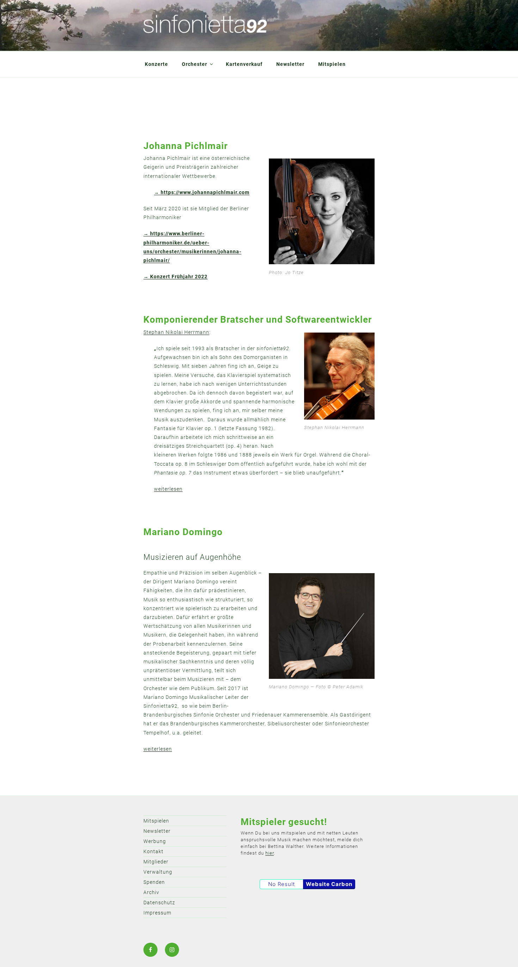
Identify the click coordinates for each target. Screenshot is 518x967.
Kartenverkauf (244, 64)
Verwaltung (157, 872)
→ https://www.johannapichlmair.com (201, 192)
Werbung (154, 841)
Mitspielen (332, 64)
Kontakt (153, 851)
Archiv (151, 892)
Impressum (157, 913)
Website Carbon (329, 884)
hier (269, 853)
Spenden (154, 882)
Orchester (194, 64)
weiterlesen (168, 489)
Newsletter (290, 64)
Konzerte (156, 64)
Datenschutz (159, 902)
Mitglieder (155, 861)
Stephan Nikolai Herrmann (176, 332)
